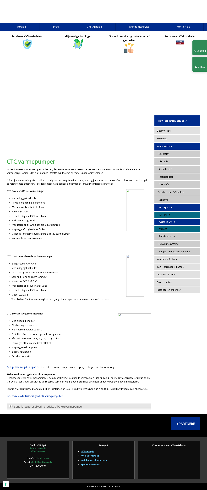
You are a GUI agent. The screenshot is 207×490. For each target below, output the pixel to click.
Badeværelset (164, 130)
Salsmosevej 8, (37, 448)
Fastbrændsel (165, 176)
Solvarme (163, 199)
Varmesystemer (165, 146)
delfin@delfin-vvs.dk (41, 462)
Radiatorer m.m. (166, 236)
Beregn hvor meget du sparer (22, 367)
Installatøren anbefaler (168, 289)
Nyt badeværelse (90, 455)
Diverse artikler (165, 282)
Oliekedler (163, 161)
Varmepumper (165, 207)
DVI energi (164, 214)
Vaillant (163, 228)
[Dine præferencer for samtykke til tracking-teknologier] (6, 484)
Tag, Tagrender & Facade (170, 266)
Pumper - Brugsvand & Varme (174, 251)
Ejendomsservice (139, 26)
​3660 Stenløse (37, 451)
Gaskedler (163, 153)
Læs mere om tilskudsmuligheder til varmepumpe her (35, 396)
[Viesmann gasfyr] (120, 425)
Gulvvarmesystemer (168, 243)
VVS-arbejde (87, 451)
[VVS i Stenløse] (30, 11)
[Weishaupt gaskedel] (152, 425)
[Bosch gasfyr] (21, 425)
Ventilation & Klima (167, 259)
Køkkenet (162, 138)
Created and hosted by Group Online (103, 486)
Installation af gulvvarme (94, 460)
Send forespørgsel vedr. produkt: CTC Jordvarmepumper (48, 406)
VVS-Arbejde (94, 26)
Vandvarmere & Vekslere (171, 192)
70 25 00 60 (42, 458)
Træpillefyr (164, 184)
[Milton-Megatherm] (54, 425)
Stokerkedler (165, 169)
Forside (21, 26)
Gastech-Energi (167, 221)
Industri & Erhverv (166, 274)
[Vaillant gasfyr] (87, 425)
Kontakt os (183, 26)
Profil (56, 26)
